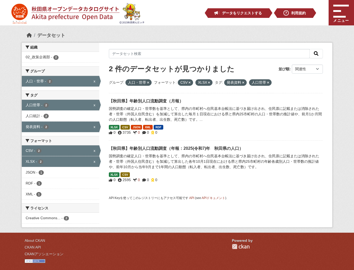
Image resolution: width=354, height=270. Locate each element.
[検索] (316, 53)
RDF (158, 127)
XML (148, 127)
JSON (136, 127)
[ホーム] (29, 35)
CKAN (241, 246)
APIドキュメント (213, 198)
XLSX (114, 127)
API (191, 198)
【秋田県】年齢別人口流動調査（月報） (146, 101)
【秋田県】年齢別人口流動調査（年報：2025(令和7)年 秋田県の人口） (176, 148)
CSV (125, 127)
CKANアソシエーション (44, 254)
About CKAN (35, 240)
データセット (51, 35)
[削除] (148, 82)
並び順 (284, 69)
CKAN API (33, 247)
